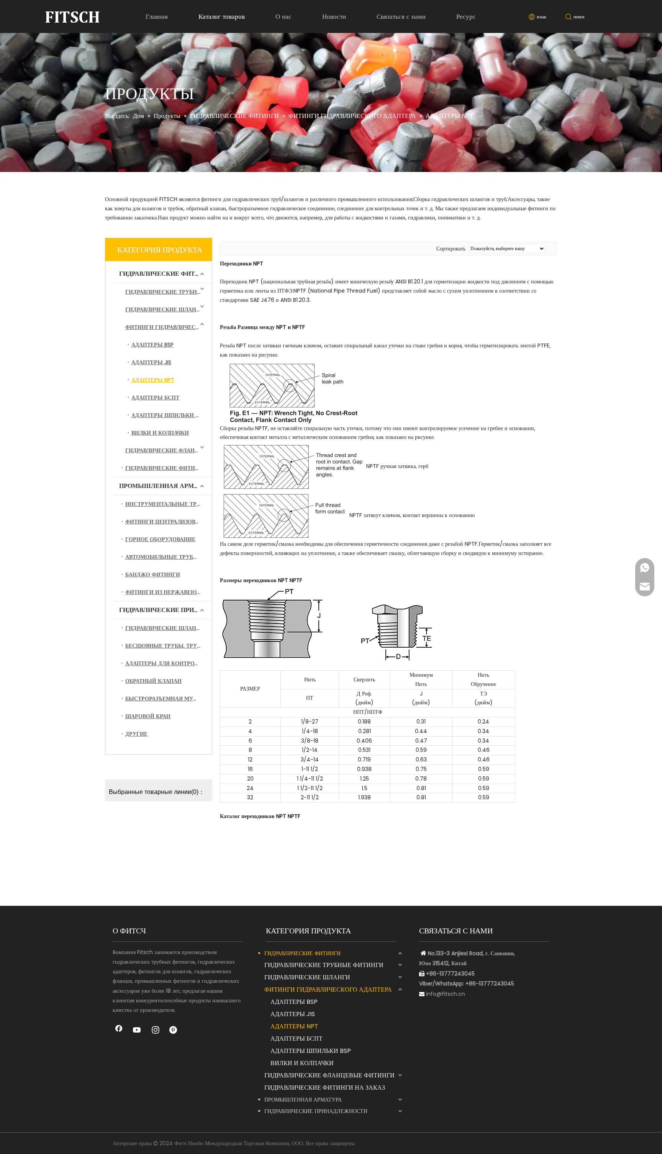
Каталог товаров (221, 16)
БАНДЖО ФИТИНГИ (152, 574)
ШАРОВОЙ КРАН (147, 716)
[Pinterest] (174, 1031)
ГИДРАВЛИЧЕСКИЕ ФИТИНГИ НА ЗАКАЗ (168, 468)
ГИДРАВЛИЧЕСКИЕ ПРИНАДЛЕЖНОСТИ (165, 610)
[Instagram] (155, 1031)
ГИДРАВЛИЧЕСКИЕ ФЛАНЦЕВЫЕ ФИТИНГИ (168, 450)
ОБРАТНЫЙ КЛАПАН (153, 681)
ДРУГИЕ (136, 734)
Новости (334, 16)
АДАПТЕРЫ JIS (151, 362)
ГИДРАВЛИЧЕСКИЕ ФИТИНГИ (165, 273)
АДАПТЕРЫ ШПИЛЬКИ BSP (168, 415)
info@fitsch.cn (445, 994)
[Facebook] (119, 1031)
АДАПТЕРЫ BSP (152, 345)
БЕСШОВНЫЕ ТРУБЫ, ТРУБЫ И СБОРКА (168, 646)
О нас (283, 16)
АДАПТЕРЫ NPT (152, 380)
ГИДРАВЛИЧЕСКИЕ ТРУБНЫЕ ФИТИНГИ (168, 292)
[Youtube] (137, 1031)
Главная (157, 16)
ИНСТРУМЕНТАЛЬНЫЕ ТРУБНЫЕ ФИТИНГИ (168, 504)
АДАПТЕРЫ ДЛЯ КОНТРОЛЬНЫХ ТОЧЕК (168, 663)
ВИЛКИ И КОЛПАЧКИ (160, 433)
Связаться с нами (401, 16)
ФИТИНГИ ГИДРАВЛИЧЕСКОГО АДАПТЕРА (168, 327)
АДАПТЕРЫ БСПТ (155, 397)
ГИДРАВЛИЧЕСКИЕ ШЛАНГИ (164, 309)
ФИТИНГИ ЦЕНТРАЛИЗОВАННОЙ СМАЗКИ (168, 521)
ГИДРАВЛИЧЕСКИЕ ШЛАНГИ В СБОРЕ (168, 628)
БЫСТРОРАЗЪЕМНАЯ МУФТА (164, 698)
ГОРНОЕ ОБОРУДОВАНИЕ (160, 539)
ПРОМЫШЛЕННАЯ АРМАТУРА (165, 485)
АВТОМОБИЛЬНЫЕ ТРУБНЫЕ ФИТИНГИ (168, 557)
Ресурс (466, 16)
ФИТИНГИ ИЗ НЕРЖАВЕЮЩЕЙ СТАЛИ (168, 592)
